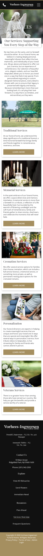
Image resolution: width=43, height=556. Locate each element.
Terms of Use (24, 540)
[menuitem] (22, 481)
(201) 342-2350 (25, 467)
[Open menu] (38, 5)
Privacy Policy (11, 540)
